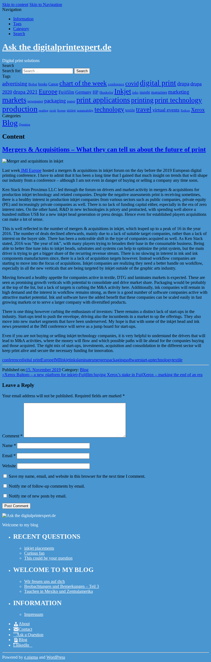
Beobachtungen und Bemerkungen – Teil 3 (61, 586)
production (20, 108)
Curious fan (34, 553)
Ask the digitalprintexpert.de (56, 47)
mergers (100, 359)
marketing (178, 92)
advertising (14, 83)
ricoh (52, 110)
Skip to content (15, 4)
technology (109, 109)
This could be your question (48, 558)
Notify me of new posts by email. (37, 496)
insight (145, 92)
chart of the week (83, 83)
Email (9, 455)
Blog (10, 122)
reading (43, 110)
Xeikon (185, 110)
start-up (146, 359)
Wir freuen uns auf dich (44, 581)
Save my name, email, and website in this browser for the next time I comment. (77, 476)
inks (135, 92)
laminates (85, 359)
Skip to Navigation (45, 4)
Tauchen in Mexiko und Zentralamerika (58, 591)
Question (24, 124)
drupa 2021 (25, 92)
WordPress (55, 657)
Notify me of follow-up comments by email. (47, 486)
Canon (53, 84)
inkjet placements (39, 548)
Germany (83, 92)
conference (116, 84)
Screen (61, 110)
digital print (158, 83)
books (42, 84)
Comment (12, 436)
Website (9, 465)
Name (9, 445)
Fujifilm (66, 92)
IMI (57, 359)
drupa (183, 83)
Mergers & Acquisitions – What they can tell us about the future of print (104, 149)
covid (132, 83)
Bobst (32, 84)
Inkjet (122, 91)
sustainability (85, 110)
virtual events (165, 110)
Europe (48, 91)
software (132, 359)
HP (95, 92)
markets (14, 100)
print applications (103, 100)
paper (71, 101)
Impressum (33, 614)
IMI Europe (30, 170)
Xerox (198, 110)
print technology (178, 100)
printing (142, 100)
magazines (159, 92)
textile (130, 110)
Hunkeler (106, 92)
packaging (55, 101)
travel (143, 109)
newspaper (35, 101)
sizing (71, 110)
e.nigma (31, 657)
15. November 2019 (43, 369)
